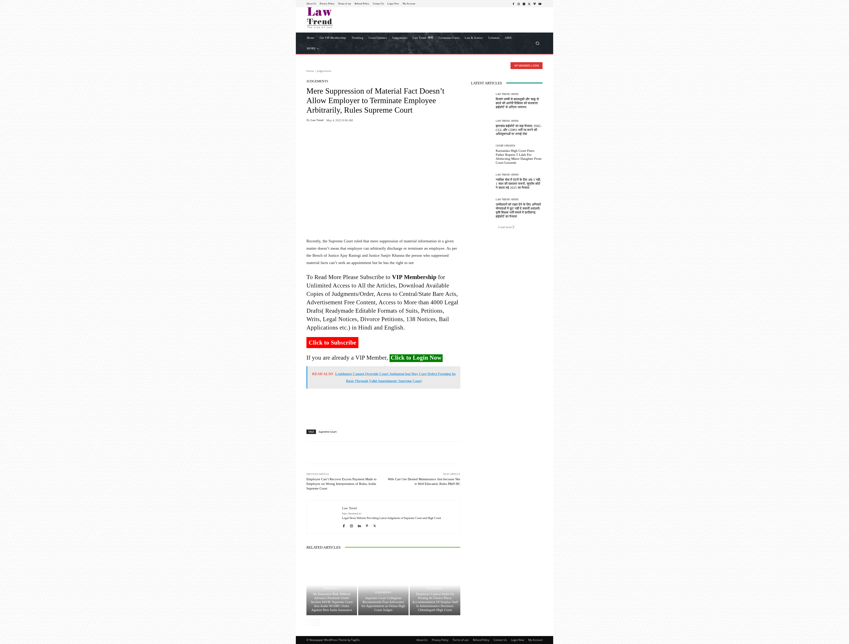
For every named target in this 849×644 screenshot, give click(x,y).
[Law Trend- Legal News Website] (338, 17)
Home (310, 71)
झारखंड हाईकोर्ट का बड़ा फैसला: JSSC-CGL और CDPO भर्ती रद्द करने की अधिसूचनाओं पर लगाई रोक (519, 130)
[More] (362, 134)
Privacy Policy (440, 640)
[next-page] (316, 622)
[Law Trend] (324, 517)
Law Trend (317, 120)
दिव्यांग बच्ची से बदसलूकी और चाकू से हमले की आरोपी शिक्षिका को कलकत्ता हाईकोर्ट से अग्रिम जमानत (517, 103)
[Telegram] (524, 3)
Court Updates (505, 146)
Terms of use (461, 640)
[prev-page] (309, 622)
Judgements (324, 71)
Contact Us (500, 640)
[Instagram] (518, 3)
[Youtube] (540, 3)
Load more (505, 227)
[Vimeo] (534, 3)
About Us (422, 640)
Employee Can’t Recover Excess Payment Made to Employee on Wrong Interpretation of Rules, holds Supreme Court (341, 483)
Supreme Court (328, 431)
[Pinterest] (351, 134)
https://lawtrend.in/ (351, 513)
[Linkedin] (359, 524)
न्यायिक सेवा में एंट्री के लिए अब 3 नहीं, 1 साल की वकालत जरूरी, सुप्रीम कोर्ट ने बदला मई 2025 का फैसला (518, 183)
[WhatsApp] (321, 134)
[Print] (341, 134)
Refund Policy (481, 640)
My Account (535, 640)
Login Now (517, 640)
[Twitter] (529, 3)
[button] (537, 43)
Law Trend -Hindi (507, 94)
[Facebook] (513, 3)
